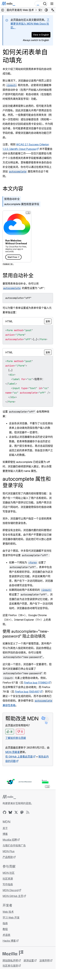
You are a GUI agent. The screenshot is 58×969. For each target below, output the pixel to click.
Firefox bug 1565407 (27, 691)
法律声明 (44, 960)
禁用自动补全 (12, 199)
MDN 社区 (9, 872)
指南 (5, 923)
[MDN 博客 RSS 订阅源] (28, 812)
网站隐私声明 (10, 960)
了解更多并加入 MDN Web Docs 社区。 (30, 23)
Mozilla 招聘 (10, 839)
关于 (5, 828)
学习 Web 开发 (11, 917)
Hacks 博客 (9, 940)
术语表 (6, 935)
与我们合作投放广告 (14, 845)
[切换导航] (52, 3)
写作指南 (8, 884)
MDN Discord (10, 890)
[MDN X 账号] (16, 812)
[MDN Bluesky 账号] (10, 812)
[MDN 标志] (9, 797)
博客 (5, 834)
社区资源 (8, 878)
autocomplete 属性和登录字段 (21, 204)
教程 (5, 929)
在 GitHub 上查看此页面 (19, 756)
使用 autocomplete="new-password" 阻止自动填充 (26, 633)
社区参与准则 (10, 965)
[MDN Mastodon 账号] (22, 812)
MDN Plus (9, 851)
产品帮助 (8, 857)
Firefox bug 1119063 (36, 682)
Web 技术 (8, 911)
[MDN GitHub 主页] (4, 812)
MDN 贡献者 (12, 752)
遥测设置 (29, 960)
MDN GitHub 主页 (13, 896)
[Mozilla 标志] (13, 953)
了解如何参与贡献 (15, 737)
